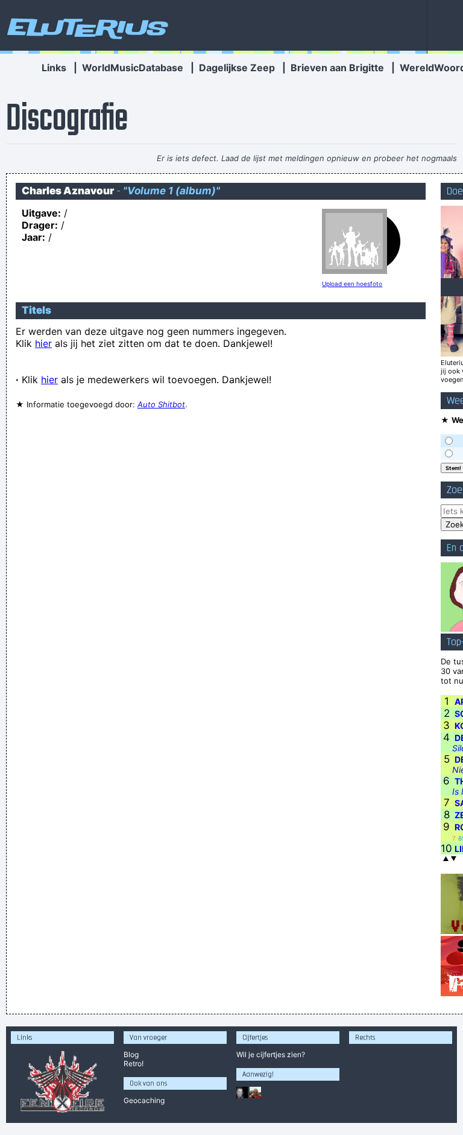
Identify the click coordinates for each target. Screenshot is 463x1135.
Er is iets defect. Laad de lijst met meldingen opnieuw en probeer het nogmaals (307, 158)
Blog (131, 1054)
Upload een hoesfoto (352, 283)
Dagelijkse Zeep (237, 68)
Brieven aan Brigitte (337, 68)
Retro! (133, 1063)
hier (43, 343)
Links (54, 68)
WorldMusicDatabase (132, 68)
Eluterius (85, 27)
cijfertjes (270, 1054)
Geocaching (144, 1100)
